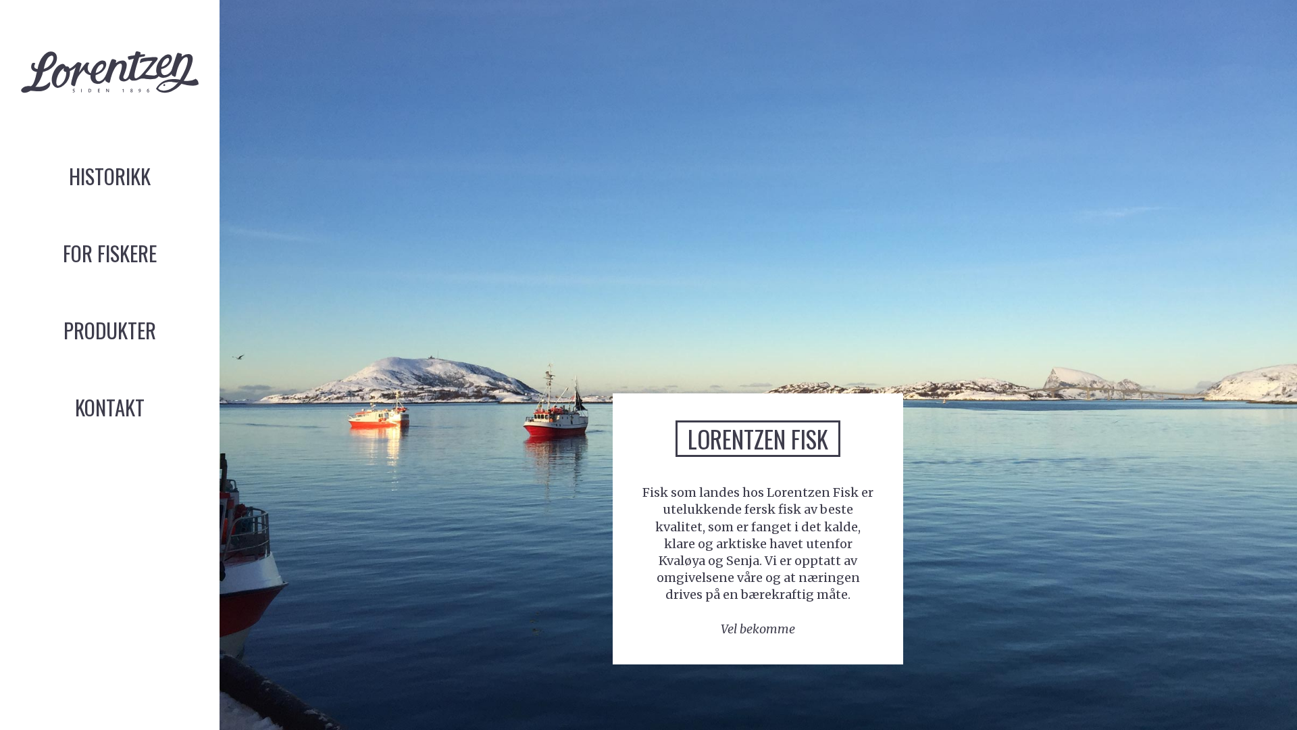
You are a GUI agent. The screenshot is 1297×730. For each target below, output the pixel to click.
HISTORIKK (110, 175)
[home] (110, 76)
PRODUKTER (109, 329)
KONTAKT (110, 406)
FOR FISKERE (110, 252)
